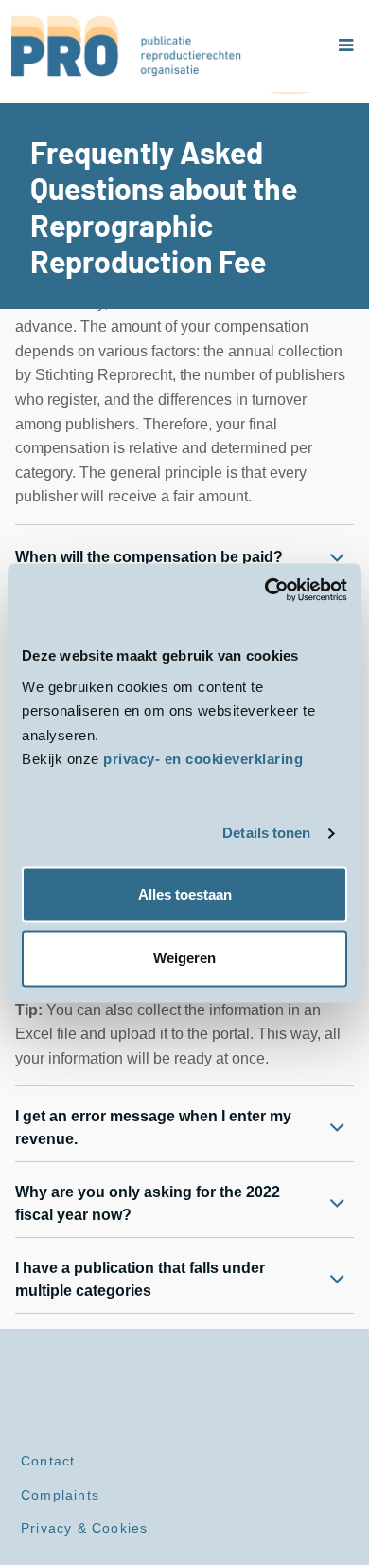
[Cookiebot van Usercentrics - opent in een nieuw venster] (265, 589)
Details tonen (266, 834)
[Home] (126, 46)
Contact (48, 1460)
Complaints (60, 1494)
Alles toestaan (185, 894)
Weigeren (184, 958)
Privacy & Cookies (84, 1528)
